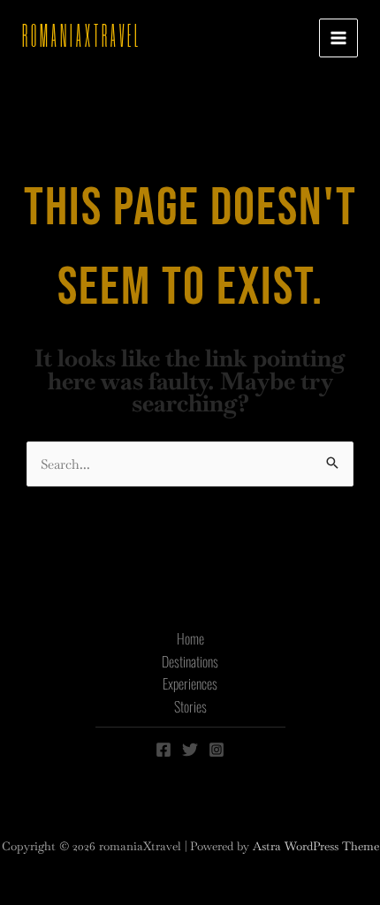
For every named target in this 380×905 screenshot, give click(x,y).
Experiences (190, 683)
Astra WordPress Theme (316, 846)
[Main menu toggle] (339, 38)
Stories (190, 706)
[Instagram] (216, 750)
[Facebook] (163, 750)
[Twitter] (190, 750)
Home (190, 638)
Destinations (190, 661)
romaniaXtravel (81, 37)
